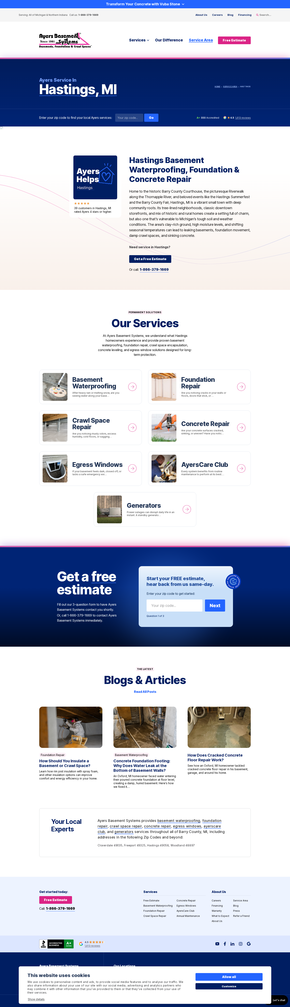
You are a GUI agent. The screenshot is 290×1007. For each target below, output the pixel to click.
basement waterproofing (178, 821)
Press (236, 910)
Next (215, 605)
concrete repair (157, 826)
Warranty (217, 910)
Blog (230, 14)
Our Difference (169, 40)
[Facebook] (225, 944)
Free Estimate (151, 900)
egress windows (187, 826)
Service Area (201, 40)
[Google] (249, 944)
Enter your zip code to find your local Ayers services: (75, 118)
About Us (201, 14)
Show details (36, 999)
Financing (245, 14)
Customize (229, 986)
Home (217, 86)
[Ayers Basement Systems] (65, 40)
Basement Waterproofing (90, 387)
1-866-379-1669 (88, 14)
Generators (145, 509)
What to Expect (220, 915)
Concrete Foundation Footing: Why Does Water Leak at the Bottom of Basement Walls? (145, 748)
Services (137, 40)
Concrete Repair (199, 428)
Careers (217, 14)
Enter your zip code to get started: (171, 594)
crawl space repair (126, 826)
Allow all (229, 977)
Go (151, 118)
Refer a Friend (241, 915)
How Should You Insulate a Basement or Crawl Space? (70, 748)
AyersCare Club (199, 469)
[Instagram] (240, 944)
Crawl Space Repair (90, 428)
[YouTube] (217, 943)
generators (124, 832)
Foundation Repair (199, 387)
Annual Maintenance (188, 915)
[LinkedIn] (232, 944)
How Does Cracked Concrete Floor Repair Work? (219, 748)
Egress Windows (90, 469)
